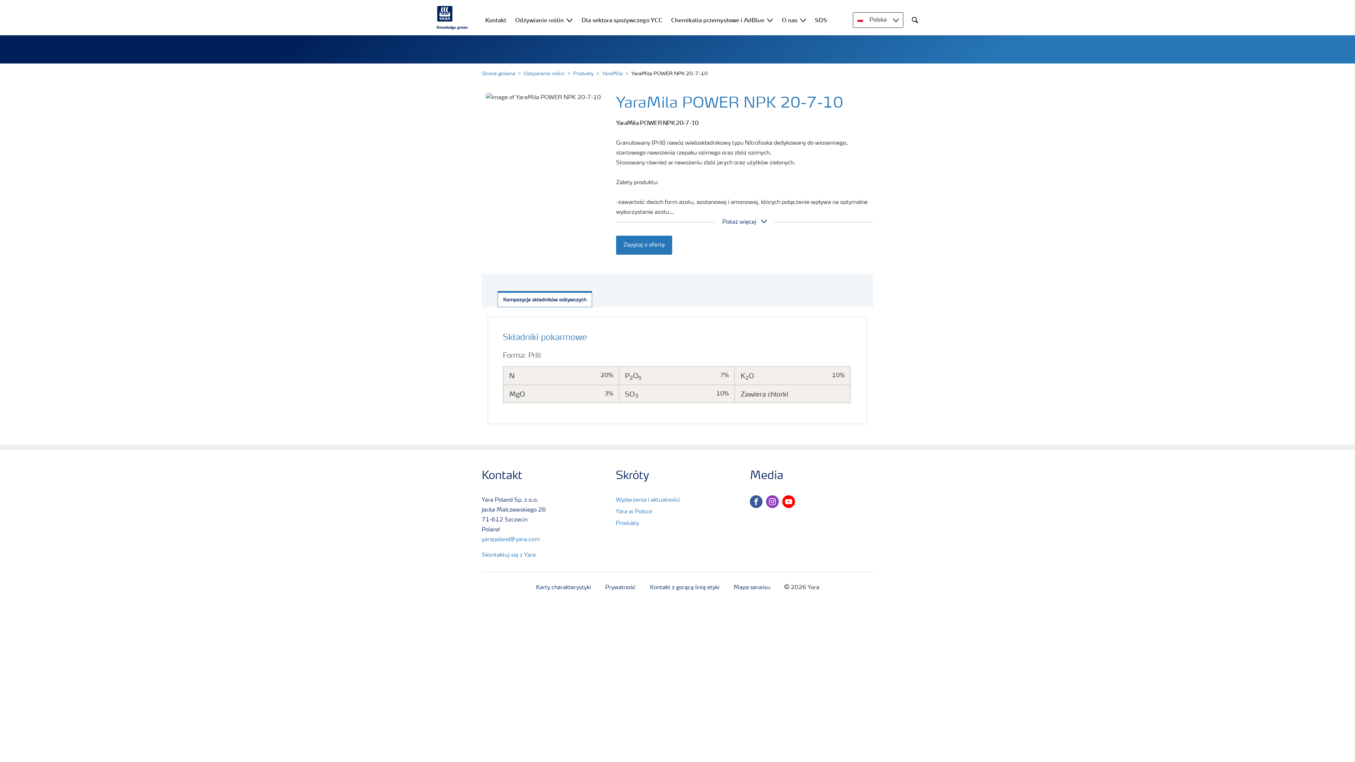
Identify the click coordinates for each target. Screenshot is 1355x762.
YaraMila (612, 73)
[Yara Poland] (452, 18)
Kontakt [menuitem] (495, 20)
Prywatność (620, 588)
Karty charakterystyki (563, 588)
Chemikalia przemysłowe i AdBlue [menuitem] (717, 20)
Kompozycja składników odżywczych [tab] (544, 299)
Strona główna (498, 73)
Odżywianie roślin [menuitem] (539, 20)
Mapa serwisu (752, 588)
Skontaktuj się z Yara (509, 555)
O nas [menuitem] (789, 20)
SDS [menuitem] (821, 20)
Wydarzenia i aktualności (648, 500)
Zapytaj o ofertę (644, 245)
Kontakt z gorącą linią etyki (684, 588)
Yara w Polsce (634, 512)
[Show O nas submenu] (803, 20)
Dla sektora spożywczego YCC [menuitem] (622, 20)
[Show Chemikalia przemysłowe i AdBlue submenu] (770, 20)
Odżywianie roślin (544, 73)
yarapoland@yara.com (511, 540)
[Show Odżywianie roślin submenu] (569, 20)
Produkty (583, 73)
